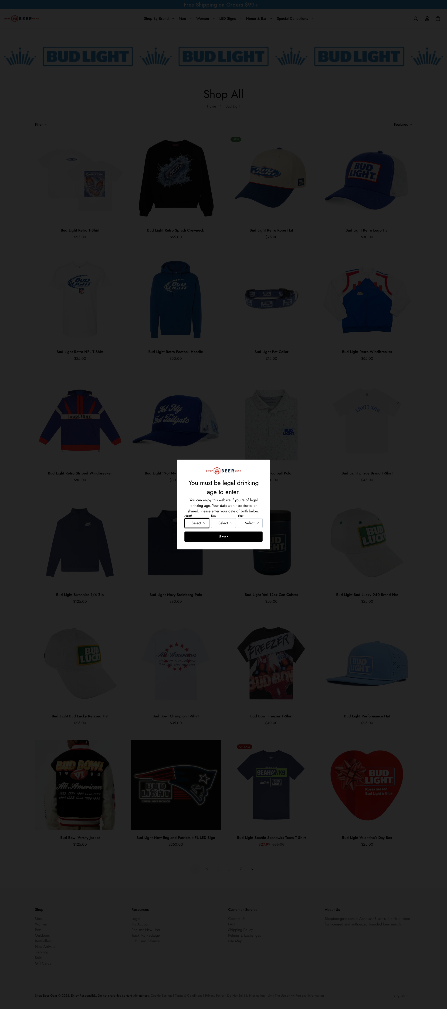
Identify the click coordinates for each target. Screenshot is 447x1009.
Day (213, 515)
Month (188, 515)
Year (241, 515)
